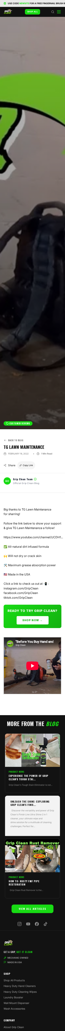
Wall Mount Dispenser (16, 1003)
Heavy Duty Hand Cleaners (20, 985)
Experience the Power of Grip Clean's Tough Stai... (28, 777)
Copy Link (28, 465)
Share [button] (12, 465)
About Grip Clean (14, 1027)
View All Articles (32, 909)
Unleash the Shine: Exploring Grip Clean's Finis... (29, 803)
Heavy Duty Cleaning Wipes (20, 991)
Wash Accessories (14, 1008)
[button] (53, 12)
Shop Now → (32, 620)
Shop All (32, 11)
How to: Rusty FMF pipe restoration (24, 883)
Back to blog (15, 440)
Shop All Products (14, 980)
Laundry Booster (13, 997)
